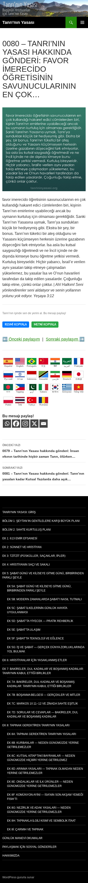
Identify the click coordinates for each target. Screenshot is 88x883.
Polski (8, 405)
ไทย (20, 405)
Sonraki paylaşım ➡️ (65, 339)
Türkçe (31, 405)
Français (78, 366)
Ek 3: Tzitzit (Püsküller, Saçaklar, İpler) (33, 556)
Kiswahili (43, 379)
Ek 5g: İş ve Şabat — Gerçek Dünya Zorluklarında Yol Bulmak (45, 649)
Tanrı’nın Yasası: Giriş (19, 512)
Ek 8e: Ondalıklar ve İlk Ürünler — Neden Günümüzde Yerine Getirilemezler (40, 784)
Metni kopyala (45, 324)
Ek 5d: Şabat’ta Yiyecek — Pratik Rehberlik (40, 621)
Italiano (43, 392)
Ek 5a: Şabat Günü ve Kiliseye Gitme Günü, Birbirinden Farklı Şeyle (39, 588)
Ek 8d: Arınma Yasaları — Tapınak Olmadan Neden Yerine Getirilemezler (45, 771)
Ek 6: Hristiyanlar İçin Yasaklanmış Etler (34, 660)
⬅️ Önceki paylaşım (21, 339)
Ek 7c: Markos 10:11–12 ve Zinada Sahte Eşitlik (42, 703)
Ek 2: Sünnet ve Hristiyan (22, 547)
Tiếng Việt (79, 392)
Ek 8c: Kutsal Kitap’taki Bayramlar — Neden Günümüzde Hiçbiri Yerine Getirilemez (41, 758)
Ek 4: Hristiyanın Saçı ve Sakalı (26, 564)
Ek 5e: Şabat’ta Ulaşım (23, 629)
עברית (20, 379)
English (19, 366)
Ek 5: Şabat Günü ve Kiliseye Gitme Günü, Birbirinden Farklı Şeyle (43, 575)
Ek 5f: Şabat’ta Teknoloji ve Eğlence (35, 638)
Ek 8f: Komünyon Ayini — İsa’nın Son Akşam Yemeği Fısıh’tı (45, 797)
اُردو (32, 392)
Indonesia (31, 379)
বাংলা (8, 392)
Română (43, 405)
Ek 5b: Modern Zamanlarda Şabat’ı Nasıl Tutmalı (44, 599)
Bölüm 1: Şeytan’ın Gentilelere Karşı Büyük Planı (41, 521)
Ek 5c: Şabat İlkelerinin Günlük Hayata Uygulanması (37, 610)
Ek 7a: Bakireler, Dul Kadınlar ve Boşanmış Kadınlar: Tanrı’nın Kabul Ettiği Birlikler (41, 684)
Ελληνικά (66, 392)
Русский (8, 379)
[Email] (43, 423)
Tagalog (20, 392)
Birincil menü (82, 22)
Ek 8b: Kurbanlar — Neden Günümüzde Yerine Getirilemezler (43, 745)
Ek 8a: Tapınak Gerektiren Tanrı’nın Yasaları (41, 734)
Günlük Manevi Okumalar (22, 838)
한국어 (55, 392)
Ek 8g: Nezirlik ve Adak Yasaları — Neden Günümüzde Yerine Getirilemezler (39, 810)
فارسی (55, 379)
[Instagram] (25, 423)
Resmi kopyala (16, 324)
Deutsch (67, 379)
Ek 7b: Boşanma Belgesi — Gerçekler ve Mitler (43, 695)
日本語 (79, 379)
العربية (67, 366)
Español (8, 366)
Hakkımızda (10, 855)
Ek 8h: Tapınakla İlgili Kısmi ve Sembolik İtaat (41, 820)
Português (32, 366)
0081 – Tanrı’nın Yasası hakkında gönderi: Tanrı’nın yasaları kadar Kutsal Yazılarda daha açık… (43, 473)
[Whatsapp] (7, 423)
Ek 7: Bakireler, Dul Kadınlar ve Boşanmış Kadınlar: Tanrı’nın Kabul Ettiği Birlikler (43, 671)
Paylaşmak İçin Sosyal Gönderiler (29, 847)
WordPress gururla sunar (18, 877)
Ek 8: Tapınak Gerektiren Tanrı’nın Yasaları (35, 725)
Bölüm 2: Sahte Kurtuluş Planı (26, 529)
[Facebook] (16, 423)
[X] (34, 423)
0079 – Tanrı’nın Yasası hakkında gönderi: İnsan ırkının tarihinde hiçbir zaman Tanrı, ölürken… (40, 451)
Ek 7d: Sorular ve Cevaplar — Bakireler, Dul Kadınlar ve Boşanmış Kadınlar (42, 714)
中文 (43, 366)
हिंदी (55, 366)
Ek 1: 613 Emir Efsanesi (19, 538)
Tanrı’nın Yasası (18, 22)
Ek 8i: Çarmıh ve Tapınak (25, 829)
